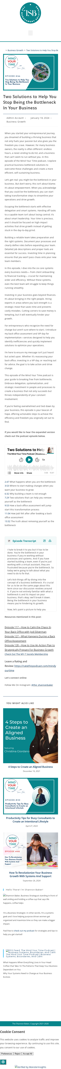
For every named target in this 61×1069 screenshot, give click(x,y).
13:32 (7, 521)
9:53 (7, 505)
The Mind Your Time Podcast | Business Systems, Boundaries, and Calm (28, 955)
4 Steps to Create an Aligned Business (30, 767)
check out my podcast (24, 930)
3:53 (7, 485)
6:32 (7, 493)
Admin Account (15, 117)
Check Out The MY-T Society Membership (26, 654)
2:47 (7, 481)
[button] (30, 33)
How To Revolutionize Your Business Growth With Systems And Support (30, 874)
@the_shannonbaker (42, 684)
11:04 (7, 513)
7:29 (7, 497)
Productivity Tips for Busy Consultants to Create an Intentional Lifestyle (30, 819)
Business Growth (16, 121)
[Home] (4, 50)
